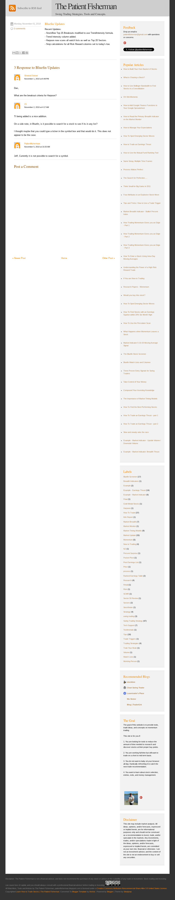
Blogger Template (79, 892)
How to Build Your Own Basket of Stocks (140, 69)
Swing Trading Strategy (133, 621)
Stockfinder (128, 607)
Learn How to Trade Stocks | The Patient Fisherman (37, 892)
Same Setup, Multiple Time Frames (137, 161)
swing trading (128, 616)
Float (125, 499)
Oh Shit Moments (130, 97)
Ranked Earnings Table (133, 576)
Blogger (110, 892)
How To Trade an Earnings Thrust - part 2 (140, 424)
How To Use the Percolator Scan (137, 323)
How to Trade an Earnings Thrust (137, 144)
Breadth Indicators (131, 481)
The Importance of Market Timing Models (140, 399)
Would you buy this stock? (134, 295)
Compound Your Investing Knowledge (138, 390)
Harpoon (127, 508)
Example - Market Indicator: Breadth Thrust (141, 452)
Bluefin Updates (55, 24)
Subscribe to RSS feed (29, 8)
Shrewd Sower (31, 75)
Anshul (92, 892)
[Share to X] (20, 52)
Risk (125, 589)
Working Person (130, 661)
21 (25, 104)
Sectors (126, 603)
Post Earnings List (130, 562)
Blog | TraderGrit (134, 705)
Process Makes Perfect (133, 169)
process (126, 571)
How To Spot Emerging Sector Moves (138, 136)
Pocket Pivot (128, 558)
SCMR (126, 594)
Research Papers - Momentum (136, 287)
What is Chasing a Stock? (134, 77)
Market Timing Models (132, 531)
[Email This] (14, 52)
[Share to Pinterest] (27, 52)
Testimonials (128, 630)
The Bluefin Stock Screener (134, 354)
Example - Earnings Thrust (134, 490)
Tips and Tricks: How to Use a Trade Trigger (142, 203)
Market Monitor (129, 526)
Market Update (129, 535)
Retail (125, 585)
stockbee (131, 682)
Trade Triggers (129, 639)
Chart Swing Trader (135, 688)
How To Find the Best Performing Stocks (140, 407)
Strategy (126, 612)
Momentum (128, 540)
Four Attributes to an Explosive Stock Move (141, 195)
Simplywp (128, 892)
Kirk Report (128, 517)
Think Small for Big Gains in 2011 (137, 186)
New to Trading (129, 544)
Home (64, 258)
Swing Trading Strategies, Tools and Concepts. (80, 14)
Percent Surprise (130, 553)
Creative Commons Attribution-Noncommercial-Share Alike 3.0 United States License (132, 888)
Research (127, 580)
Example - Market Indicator (134, 495)
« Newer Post (19, 258)
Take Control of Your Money (134, 382)
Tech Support (128, 625)
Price (125, 567)
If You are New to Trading (133, 278)
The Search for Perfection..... (135, 178)
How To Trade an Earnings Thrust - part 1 (140, 415)
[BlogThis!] (17, 52)
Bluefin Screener (130, 477)
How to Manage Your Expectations (137, 128)
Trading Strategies (131, 643)
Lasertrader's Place (135, 693)
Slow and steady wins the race (136, 432)
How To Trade (129, 513)
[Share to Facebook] (23, 52)
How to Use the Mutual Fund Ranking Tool (140, 153)
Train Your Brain (130, 648)
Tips (125, 634)
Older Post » (108, 258)
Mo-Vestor (131, 699)
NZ (124, 549)
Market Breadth (129, 522)
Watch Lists (128, 657)
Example (127, 486)
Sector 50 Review (130, 598)
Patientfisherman (32, 143)
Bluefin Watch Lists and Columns (137, 362)
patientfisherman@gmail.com (135, 34)
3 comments (19, 29)
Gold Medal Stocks (131, 504)
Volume (126, 652)
